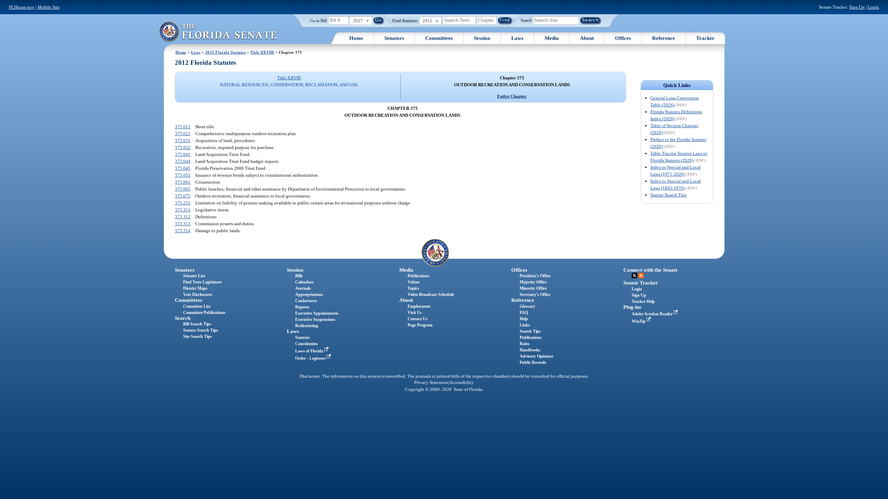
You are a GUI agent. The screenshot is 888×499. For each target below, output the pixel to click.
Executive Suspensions (315, 319)
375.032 (182, 147)
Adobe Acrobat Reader (653, 314)
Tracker (705, 38)
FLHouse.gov (21, 7)
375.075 (182, 196)
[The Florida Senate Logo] (218, 31)
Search (526, 20)
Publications (418, 275)
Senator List (194, 275)
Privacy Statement (431, 382)
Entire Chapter (512, 96)
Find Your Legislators (202, 282)
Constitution (306, 343)
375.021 (182, 133)
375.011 (182, 126)
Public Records (533, 362)
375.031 (182, 140)
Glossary (527, 306)
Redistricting (306, 325)
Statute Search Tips (668, 195)
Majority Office (533, 282)
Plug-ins (632, 307)
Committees (439, 38)
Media (552, 38)
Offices (623, 38)
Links (525, 325)
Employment (419, 306)
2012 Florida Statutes (225, 52)
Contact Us (418, 318)
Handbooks (530, 350)
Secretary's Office (535, 294)
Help (524, 318)
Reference (663, 38)
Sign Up (856, 7)
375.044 (182, 161)
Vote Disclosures (197, 294)
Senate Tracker (640, 283)
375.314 (182, 230)
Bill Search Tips (197, 324)
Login (873, 7)
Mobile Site (48, 7)
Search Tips (530, 331)
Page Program (420, 325)
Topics (413, 288)
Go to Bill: (318, 21)
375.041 (182, 154)
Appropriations (309, 294)
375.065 (182, 189)
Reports (302, 307)
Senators (394, 38)
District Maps (195, 288)
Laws (517, 38)
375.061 (182, 182)
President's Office (535, 275)
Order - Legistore (311, 358)
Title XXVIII (262, 52)
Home (356, 38)
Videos (414, 282)
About (587, 38)
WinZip (639, 321)
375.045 (182, 168)
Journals (303, 288)
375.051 (182, 175)
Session (482, 38)
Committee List (197, 306)
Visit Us (415, 312)
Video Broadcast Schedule (431, 294)
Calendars (304, 282)
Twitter (634, 275)
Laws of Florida (309, 351)
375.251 (182, 202)
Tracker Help (643, 301)
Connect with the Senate (650, 270)
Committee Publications (204, 312)
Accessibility (461, 382)
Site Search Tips (197, 336)
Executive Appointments (317, 313)
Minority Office (533, 288)
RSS (641, 275)
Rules (525, 343)
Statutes (302, 337)
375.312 (182, 216)
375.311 (182, 209)
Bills (299, 275)
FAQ (524, 312)
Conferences (306, 300)
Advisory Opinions (536, 356)
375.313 (182, 223)
